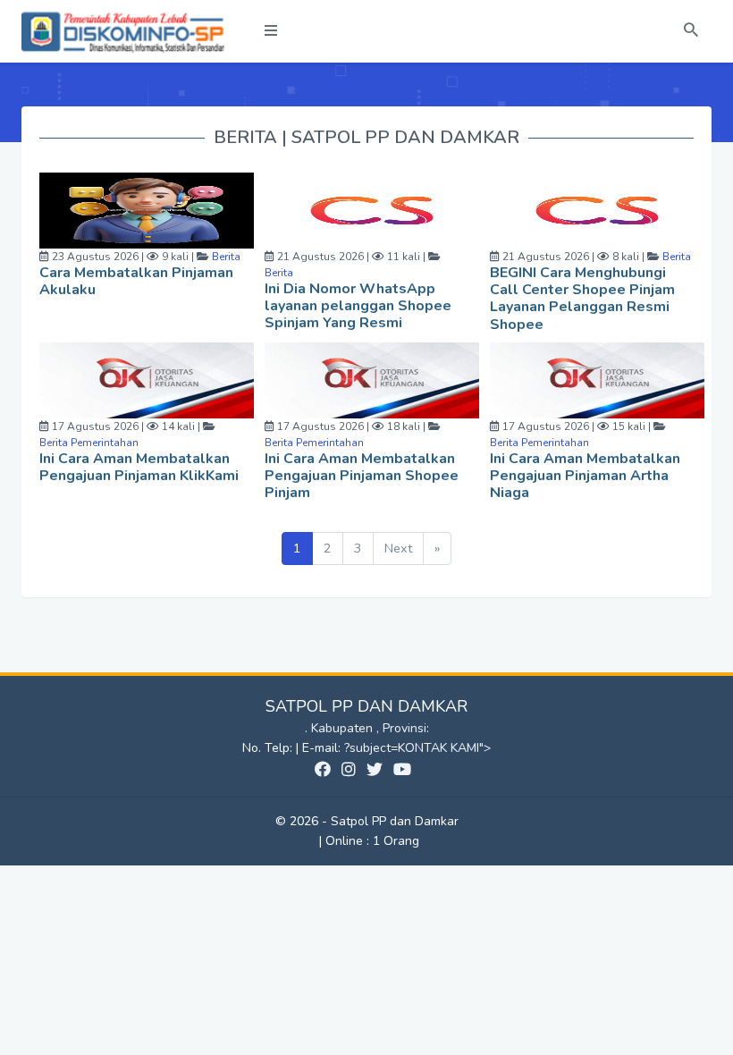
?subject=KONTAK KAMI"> (417, 747)
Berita (224, 256)
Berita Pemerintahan (89, 442)
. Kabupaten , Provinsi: (367, 728)
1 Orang (372, 840)
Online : (347, 840)
